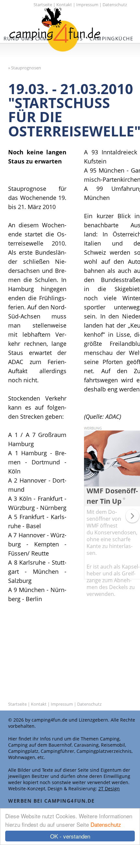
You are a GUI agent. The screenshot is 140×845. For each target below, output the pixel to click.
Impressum (87, 4)
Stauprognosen (26, 68)
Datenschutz (106, 824)
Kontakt (64, 4)
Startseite (43, 4)
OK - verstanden (70, 836)
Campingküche (111, 38)
